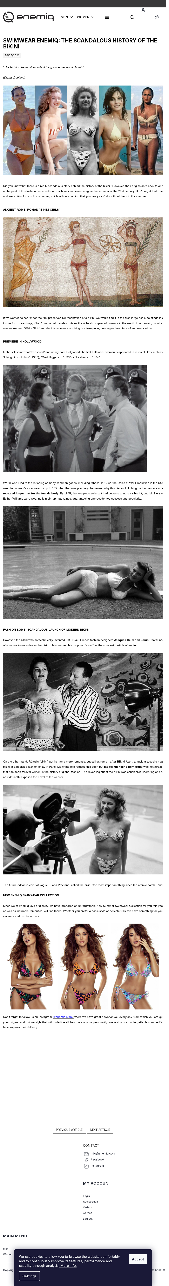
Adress (87, 1212)
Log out (88, 1218)
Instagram (97, 1165)
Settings (29, 1276)
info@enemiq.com (103, 1153)
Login (86, 1196)
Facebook (97, 1159)
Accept (138, 1259)
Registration (90, 1201)
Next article (100, 1129)
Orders (87, 1207)
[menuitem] (67, 17)
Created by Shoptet (153, 1269)
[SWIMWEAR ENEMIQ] (83, 966)
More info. (68, 1266)
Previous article (69, 1129)
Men (5, 1248)
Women (7, 1254)
